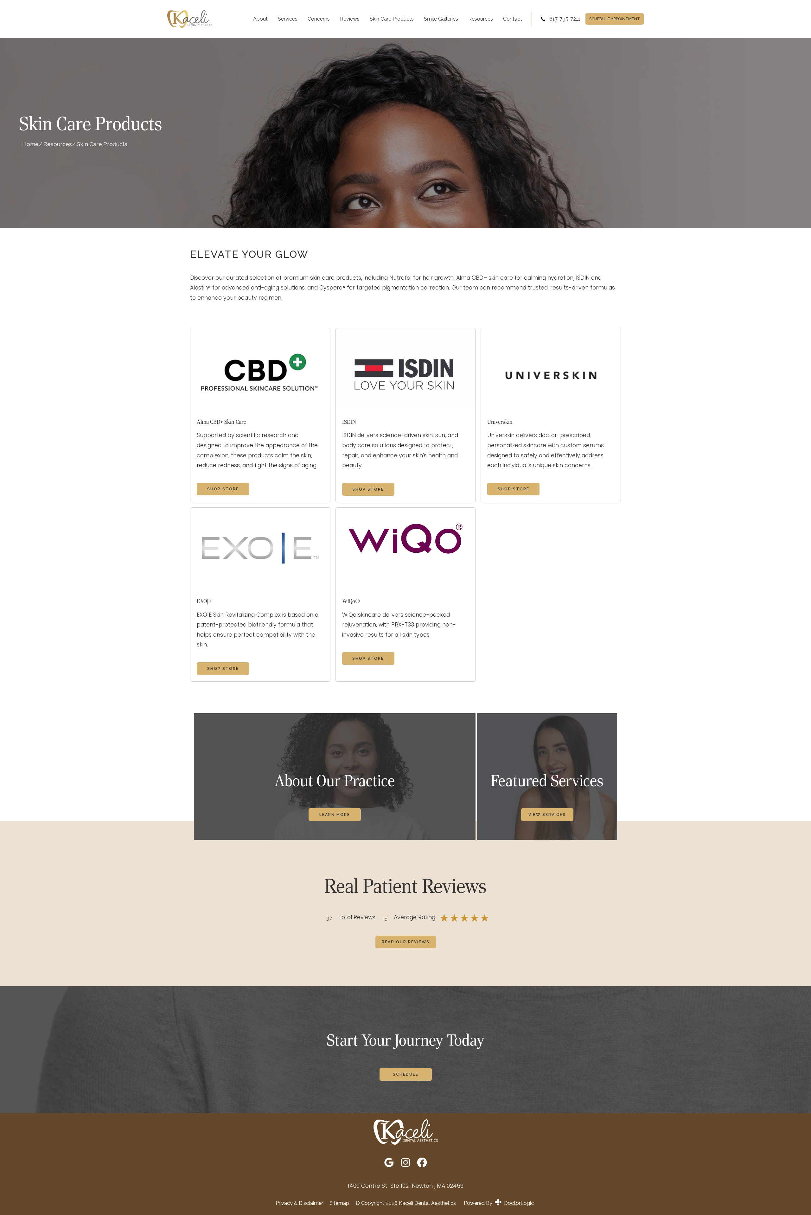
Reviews (350, 19)
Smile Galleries (441, 19)
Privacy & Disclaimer (299, 1203)
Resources (480, 19)
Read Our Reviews (406, 942)
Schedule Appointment (614, 18)
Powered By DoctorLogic (499, 1203)
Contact (512, 19)
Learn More (334, 814)
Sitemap (339, 1203)
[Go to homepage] (191, 19)
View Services (547, 814)
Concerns (319, 19)
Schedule (405, 1074)
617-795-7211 (564, 19)
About (260, 19)
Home (30, 144)
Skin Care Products (392, 19)
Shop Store (223, 489)
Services (287, 19)
